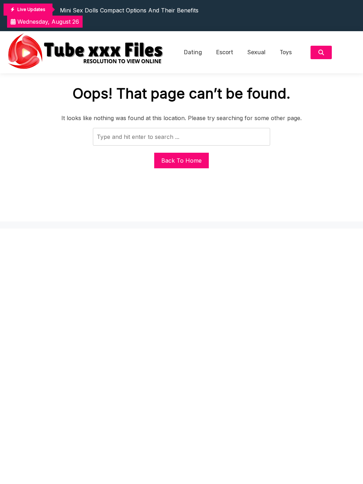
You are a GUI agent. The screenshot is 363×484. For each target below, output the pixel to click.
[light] (347, 52)
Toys (286, 52)
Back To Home (181, 160)
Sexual (256, 52)
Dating (193, 52)
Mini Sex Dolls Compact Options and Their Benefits (129, 10)
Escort (224, 52)
